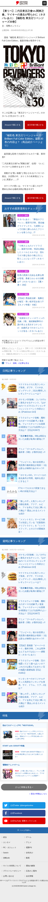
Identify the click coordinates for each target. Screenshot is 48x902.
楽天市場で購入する (35, 125)
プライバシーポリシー (12, 871)
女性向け (29, 853)
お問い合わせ (8, 876)
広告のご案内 (31, 871)
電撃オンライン (8, 348)
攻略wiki (6, 858)
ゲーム (28, 837)
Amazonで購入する (12, 125)
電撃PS (29, 847)
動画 (28, 858)
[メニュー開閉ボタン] (44, 3)
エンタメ (6, 842)
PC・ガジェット (9, 847)
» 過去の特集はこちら (38, 794)
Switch (5, 853)
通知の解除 (30, 866)
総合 (5, 837)
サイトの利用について (12, 866)
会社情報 (29, 876)
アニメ (19, 348)
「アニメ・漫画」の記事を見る (16, 363)
